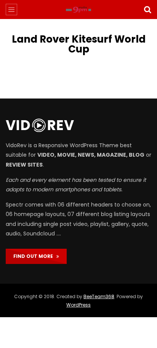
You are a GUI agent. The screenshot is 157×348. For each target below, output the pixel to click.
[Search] (147, 9)
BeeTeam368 (98, 296)
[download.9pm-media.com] (78, 9)
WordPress (78, 305)
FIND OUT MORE (34, 256)
